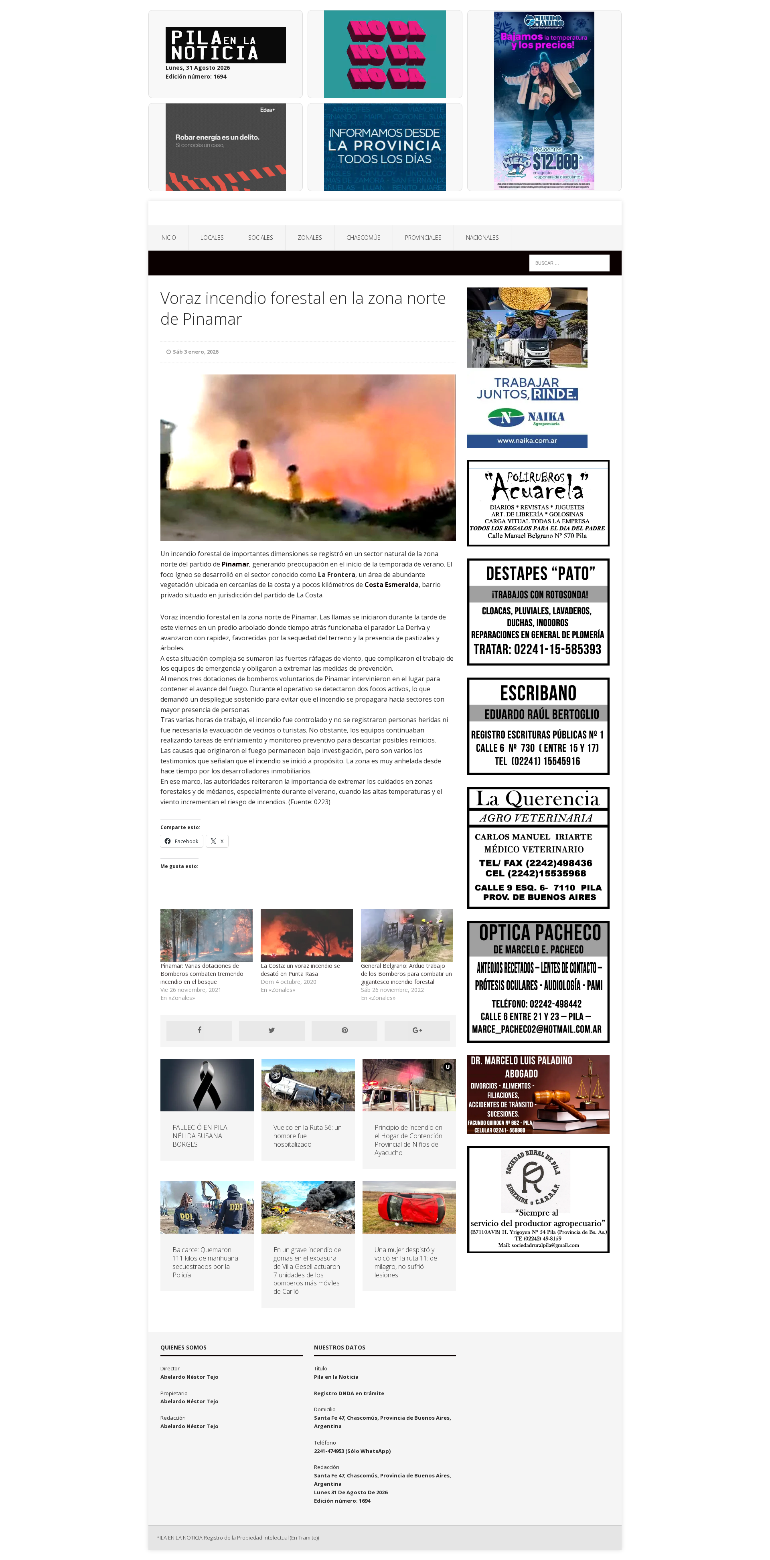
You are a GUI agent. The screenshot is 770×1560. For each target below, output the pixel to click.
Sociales (260, 237)
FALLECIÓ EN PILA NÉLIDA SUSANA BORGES (199, 1136)
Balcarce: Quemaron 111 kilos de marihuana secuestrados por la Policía (205, 1262)
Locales (212, 237)
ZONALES (310, 237)
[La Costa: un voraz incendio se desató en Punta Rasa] (307, 935)
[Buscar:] (569, 262)
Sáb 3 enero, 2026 (195, 351)
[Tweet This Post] (272, 1031)
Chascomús (363, 237)
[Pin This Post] (344, 1031)
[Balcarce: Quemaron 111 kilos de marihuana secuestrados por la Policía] (207, 1229)
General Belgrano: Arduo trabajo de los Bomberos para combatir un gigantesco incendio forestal (406, 973)
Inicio (168, 237)
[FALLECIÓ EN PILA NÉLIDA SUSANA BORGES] (207, 1107)
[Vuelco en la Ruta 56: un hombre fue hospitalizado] (308, 1107)
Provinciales (423, 237)
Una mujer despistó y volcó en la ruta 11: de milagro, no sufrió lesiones (406, 1262)
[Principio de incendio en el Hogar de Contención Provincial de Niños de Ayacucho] (409, 1107)
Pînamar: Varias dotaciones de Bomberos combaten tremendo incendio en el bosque (201, 973)
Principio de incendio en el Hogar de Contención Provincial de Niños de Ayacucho (408, 1140)
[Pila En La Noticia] (385, 213)
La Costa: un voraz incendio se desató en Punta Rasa (300, 969)
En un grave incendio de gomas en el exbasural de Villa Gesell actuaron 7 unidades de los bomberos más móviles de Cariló (307, 1270)
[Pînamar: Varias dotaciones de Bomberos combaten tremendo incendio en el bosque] (206, 935)
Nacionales (482, 237)
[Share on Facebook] (199, 1031)
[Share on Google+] (417, 1031)
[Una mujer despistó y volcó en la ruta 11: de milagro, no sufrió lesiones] (409, 1229)
